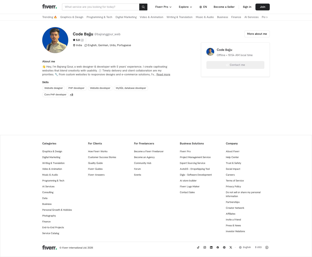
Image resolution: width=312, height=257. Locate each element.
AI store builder (188, 181)
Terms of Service (235, 181)
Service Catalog (50, 233)
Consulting (47, 192)
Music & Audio (205, 17)
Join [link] (262, 7)
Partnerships (233, 202)
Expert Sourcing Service (192, 163)
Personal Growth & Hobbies (57, 210)
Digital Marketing (126, 17)
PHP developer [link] (76, 88)
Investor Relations (235, 231)
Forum (137, 169)
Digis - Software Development (196, 175)
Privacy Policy (233, 187)
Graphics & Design (71, 17)
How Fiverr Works (97, 151)
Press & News (233, 226)
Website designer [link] (53, 88)
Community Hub (142, 163)
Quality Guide (95, 163)
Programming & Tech (99, 17)
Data (44, 198)
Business (222, 17)
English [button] (247, 247)
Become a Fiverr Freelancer (149, 151)
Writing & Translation (180, 17)
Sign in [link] (247, 7)
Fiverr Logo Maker (190, 187)
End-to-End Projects (53, 227)
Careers (230, 175)
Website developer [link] (100, 88)
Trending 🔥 (49, 17)
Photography (49, 216)
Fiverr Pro (185, 151)
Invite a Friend (233, 220)
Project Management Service (195, 157)
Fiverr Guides (95, 169)
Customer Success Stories (102, 157)
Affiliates (230, 214)
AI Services (251, 17)
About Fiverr (233, 151)
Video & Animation (151, 17)
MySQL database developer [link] (131, 88)
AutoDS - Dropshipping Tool (195, 169)
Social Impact (233, 169)
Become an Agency (144, 157)
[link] (198, 247)
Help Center (232, 157)
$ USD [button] (258, 247)
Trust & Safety (233, 163)
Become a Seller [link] (224, 7)
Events (137, 175)
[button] (164, 7)
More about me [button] (257, 34)
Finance (236, 17)
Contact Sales (187, 192)
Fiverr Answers (96, 175)
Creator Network (235, 208)
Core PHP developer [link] (55, 95)
